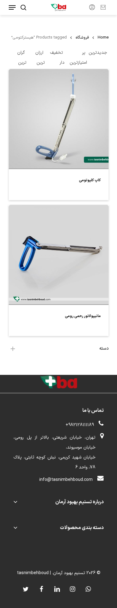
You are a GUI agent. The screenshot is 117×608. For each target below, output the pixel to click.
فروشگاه (82, 37)
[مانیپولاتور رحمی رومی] (59, 254)
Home (103, 37)
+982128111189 (80, 425)
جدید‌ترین (98, 52)
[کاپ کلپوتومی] (59, 118)
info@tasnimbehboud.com (66, 480)
